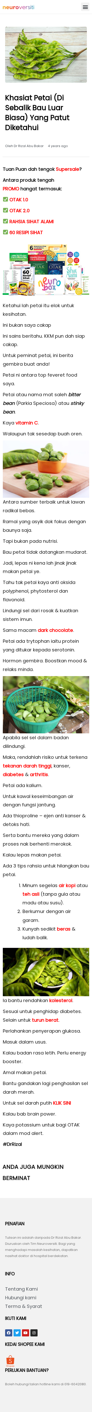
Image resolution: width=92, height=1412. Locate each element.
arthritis (39, 774)
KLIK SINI (62, 1103)
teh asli (30, 894)
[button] (85, 7)
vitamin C (27, 423)
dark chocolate (55, 630)
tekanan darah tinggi (27, 766)
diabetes (13, 774)
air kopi (67, 885)
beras (64, 929)
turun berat (45, 1020)
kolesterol (60, 1000)
